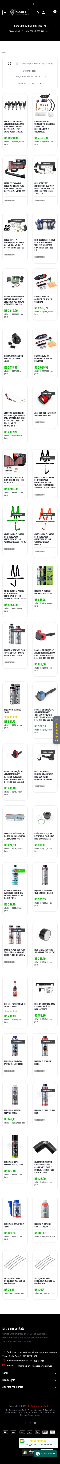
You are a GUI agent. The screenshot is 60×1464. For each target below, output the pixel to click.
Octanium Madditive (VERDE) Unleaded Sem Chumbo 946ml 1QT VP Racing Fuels (13, 894)
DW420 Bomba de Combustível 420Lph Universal (43, 299)
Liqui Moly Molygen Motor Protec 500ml (43, 592)
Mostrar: (22, 83)
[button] (56, 730)
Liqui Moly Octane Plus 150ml (14, 1225)
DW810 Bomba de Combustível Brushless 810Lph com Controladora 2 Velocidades (44, 126)
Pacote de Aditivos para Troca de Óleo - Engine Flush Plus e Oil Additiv (14, 952)
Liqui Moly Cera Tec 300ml (12, 711)
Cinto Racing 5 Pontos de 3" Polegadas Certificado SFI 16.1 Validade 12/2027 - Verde (15, 538)
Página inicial (14, 31)
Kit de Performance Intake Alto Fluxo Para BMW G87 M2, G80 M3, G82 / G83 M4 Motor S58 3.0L (14, 188)
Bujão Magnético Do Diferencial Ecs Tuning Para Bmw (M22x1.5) (44, 836)
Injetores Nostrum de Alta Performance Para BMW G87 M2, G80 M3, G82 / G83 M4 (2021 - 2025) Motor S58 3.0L (14, 126)
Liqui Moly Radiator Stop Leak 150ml (43, 1225)
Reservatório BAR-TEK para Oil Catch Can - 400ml (13, 358)
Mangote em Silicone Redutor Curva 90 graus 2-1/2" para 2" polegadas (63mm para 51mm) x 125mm (44, 1167)
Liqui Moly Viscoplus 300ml (43, 1062)
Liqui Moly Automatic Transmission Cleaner (44, 891)
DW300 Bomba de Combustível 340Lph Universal (43, 358)
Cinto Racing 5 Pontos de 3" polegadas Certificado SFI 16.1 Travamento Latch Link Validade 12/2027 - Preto (45, 482)
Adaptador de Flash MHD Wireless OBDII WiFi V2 (45, 414)
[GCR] (22, 1441)
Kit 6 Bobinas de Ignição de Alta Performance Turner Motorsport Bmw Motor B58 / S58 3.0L (45, 245)
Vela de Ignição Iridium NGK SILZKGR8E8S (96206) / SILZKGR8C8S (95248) (14, 836)
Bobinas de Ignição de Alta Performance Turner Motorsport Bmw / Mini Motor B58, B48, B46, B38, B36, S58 (44, 714)
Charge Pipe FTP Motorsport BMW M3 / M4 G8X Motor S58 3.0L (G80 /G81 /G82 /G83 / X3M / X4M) (44, 188)
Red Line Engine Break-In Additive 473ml (15, 1005)
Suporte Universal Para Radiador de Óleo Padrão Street (44, 1006)
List (16, 63)
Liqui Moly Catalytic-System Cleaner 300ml (13, 1062)
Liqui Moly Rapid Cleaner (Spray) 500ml (14, 1163)
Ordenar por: (29, 70)
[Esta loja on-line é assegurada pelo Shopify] (30, 1452)
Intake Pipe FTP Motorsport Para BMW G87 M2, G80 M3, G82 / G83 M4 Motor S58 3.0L (14, 244)
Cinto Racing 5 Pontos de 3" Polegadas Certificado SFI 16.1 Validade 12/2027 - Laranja (44, 539)
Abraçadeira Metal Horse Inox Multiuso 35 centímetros (44, 1281)
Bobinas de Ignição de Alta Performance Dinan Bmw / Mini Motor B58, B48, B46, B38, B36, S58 (44, 654)
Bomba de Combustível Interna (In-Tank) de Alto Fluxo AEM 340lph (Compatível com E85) (14, 300)
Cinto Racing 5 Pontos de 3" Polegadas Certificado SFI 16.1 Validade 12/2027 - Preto (15, 595)
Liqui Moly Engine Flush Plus (44, 1111)
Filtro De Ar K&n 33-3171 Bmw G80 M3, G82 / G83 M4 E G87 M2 (14, 480)
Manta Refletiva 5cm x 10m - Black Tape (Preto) (44, 951)
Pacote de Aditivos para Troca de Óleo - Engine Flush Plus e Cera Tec (14, 653)
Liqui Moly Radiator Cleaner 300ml (13, 1111)
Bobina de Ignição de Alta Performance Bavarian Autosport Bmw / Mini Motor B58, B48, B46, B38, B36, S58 (14, 776)
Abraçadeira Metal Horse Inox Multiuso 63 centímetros (14, 1281)
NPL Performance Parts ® (39, 1406)
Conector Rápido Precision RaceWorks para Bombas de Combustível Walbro (43, 775)
